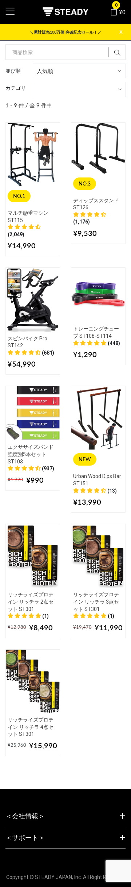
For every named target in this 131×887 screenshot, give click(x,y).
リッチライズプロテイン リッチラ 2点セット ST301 (30, 602)
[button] (31, 353)
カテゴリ (15, 88)
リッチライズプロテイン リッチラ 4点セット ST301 (30, 727)
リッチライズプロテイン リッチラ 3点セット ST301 (96, 602)
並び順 (13, 71)
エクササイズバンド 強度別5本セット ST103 (30, 454)
